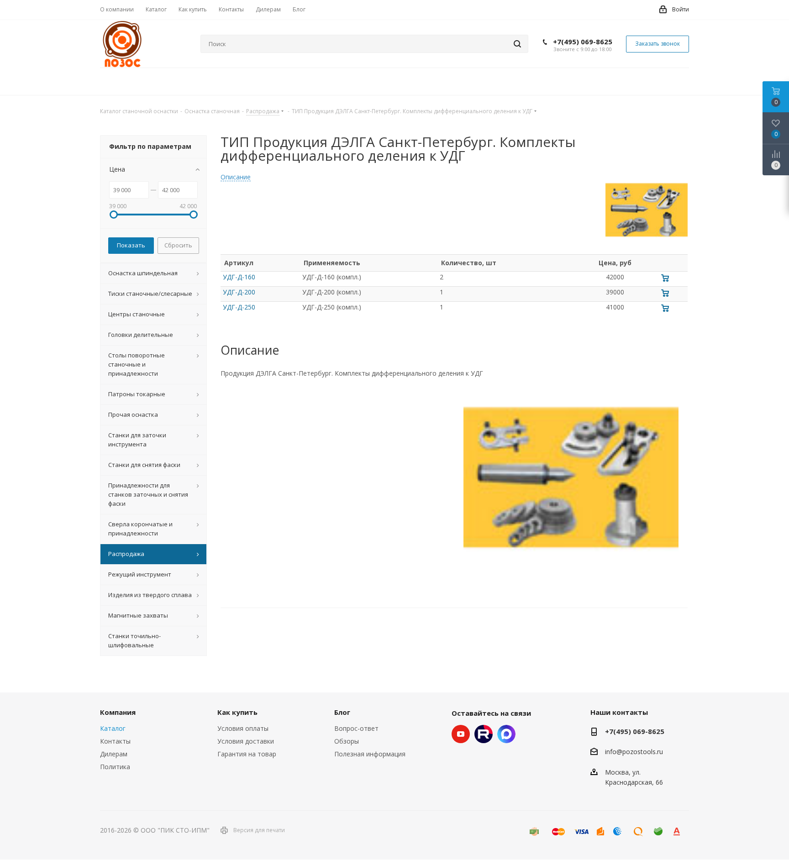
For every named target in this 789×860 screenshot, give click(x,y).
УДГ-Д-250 (239, 307)
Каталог (113, 728)
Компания (118, 712)
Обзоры (346, 741)
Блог (342, 712)
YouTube (461, 734)
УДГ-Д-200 (239, 292)
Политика (115, 766)
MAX (506, 734)
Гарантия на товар (246, 754)
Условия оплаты (242, 728)
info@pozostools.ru (634, 752)
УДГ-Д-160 (239, 277)
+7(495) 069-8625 (582, 41)
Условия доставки (245, 741)
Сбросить (178, 245)
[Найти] (517, 44)
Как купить (237, 712)
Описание (236, 177)
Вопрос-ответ (356, 728)
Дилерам (113, 754)
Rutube (483, 734)
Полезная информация (369, 754)
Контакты (115, 741)
